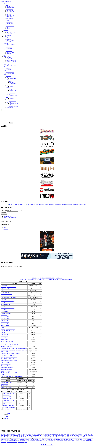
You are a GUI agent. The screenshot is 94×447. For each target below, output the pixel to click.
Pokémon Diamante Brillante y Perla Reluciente (41, 440)
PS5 (4, 49)
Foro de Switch (10, 41)
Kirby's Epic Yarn (5, 325)
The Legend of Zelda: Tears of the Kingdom (30, 434)
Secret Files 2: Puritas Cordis (7, 355)
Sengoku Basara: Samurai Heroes (9, 357)
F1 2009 (3, 302)
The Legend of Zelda (6, 385)
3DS (7, 80)
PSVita (8, 94)
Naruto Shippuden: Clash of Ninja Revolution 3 (12, 344)
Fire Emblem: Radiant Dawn (7, 308)
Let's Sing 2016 (4, 334)
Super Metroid (4, 384)
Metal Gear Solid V (15, 438)
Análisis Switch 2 (10, 44)
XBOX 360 (9, 16)
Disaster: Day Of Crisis (6, 294)
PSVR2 (35, 279)
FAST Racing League (6, 304)
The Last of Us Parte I (65, 438)
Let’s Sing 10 (4, 332)
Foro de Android (10, 73)
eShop (7, 37)
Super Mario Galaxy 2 (6, 365)
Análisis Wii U (12, 90)
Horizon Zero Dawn (24, 439)
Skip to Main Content (6, 1)
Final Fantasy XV (37, 438)
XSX (23, 279)
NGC (72, 279)
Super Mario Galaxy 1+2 (60, 435)
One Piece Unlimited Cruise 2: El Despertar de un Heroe (14, 350)
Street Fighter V (53, 436)
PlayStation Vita (10, 26)
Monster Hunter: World (26, 436)
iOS (7, 27)
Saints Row (56, 438)
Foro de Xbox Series (11, 61)
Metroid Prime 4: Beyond (35, 435)
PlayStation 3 (9, 18)
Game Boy (9, 102)
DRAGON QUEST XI (26, 438)
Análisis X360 (12, 101)
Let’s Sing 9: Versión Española (8, 330)
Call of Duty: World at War (7, 288)
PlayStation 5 (9, 10)
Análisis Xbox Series (11, 60)
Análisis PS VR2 (10, 52)
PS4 (4, 45)
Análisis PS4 (9, 47)
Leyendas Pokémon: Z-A (48, 435)
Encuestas (6, 229)
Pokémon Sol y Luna (24, 440)
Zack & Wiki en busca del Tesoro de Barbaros (11, 376)
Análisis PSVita (13, 95)
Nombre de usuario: (6, 210)
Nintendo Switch (10, 6)
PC (7, 5)
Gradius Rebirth (5, 311)
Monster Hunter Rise (47, 434)
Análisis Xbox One (10, 59)
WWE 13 (3, 374)
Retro (5, 74)
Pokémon (8, 39)
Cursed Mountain (5, 292)
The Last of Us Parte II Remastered (81, 436)
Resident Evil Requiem (76, 438)
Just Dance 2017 (5, 322)
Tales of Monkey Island (6, 369)
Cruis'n (2, 290)
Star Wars (34, 436)
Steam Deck (9, 13)
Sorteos (5, 227)
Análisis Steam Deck (11, 65)
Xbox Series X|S (10, 15)
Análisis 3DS (12, 83)
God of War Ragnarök (12, 442)
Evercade (8, 76)
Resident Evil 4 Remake (81, 435)
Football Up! (4, 309)
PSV (56, 279)
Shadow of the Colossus (73, 440)
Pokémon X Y (56, 439)
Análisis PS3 (12, 98)
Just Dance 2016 (5, 320)
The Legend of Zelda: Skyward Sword (10, 372)
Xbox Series (6, 56)
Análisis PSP (12, 93)
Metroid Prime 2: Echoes (7, 341)
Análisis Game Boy (14, 103)
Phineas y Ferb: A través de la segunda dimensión (12, 351)
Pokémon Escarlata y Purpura (13, 434)
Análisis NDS (12, 78)
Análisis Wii (12, 86)
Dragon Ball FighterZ (63, 436)
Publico (8, 413)
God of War (49, 439)
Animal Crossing (42, 436)
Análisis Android (10, 72)
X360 (7, 99)
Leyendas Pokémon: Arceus (60, 440)
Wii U (7, 20)
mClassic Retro (4, 336)
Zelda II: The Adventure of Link (8, 387)
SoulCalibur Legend (6, 364)
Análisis (5, 3)
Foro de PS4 (9, 48)
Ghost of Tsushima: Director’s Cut (38, 439)
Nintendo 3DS (9, 23)
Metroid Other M (5, 337)
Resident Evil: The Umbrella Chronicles (10, 353)
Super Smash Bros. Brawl (7, 367)
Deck (31, 279)
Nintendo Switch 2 (10, 7)
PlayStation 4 (9, 9)
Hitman (70, 436)
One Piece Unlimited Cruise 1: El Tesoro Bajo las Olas (14, 348)
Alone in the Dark (5, 285)
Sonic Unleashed (5, 362)
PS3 (7, 97)
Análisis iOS (9, 68)
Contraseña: (4, 212)
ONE (40, 279)
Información (49, 445)
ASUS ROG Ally (10, 32)
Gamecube (8, 105)
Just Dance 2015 (5, 318)
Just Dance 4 (4, 315)
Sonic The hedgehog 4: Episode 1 (9, 360)
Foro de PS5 (9, 53)
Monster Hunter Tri (5, 343)
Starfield (20, 442)
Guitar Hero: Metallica (6, 313)
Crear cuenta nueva (8, 216)
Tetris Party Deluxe (5, 371)
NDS (7, 77)
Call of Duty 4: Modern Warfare (8, 287)
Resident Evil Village (48, 438)
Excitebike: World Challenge (7, 301)
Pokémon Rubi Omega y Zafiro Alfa (69, 439)
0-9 (61, 278)
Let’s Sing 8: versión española (8, 329)
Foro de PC (9, 35)
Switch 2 (6, 43)
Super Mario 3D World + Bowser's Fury (61, 434)
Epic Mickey (4, 299)
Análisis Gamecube (13, 106)
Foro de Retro (9, 107)
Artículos (6, 30)
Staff (43, 445)
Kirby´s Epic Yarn (7, 403)
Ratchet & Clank (71, 435)
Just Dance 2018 (5, 323)
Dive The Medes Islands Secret (8, 297)
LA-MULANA (4, 327)
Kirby (85, 434)
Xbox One (8, 14)
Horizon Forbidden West (12, 439)
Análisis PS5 (9, 51)
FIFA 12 (3, 306)
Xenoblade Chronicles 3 (77, 434)
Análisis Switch (10, 40)
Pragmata (24, 442)
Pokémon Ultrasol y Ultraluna (12, 440)
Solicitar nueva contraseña (10, 217)
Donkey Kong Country (6, 382)
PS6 (4, 55)
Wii (7, 19)
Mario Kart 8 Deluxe (13, 435)
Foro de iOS (9, 69)
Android (8, 28)
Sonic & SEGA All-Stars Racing (8, 358)
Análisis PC (9, 34)
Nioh (47, 436)
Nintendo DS (9, 22)
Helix (5, 62)
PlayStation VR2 (10, 11)
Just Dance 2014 (5, 316)
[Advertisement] (47, 420)
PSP (7, 24)
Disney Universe (5, 295)
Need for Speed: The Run (7, 346)
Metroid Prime (4, 339)
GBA (69, 279)
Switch (5, 36)
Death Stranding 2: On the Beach (12, 436)
